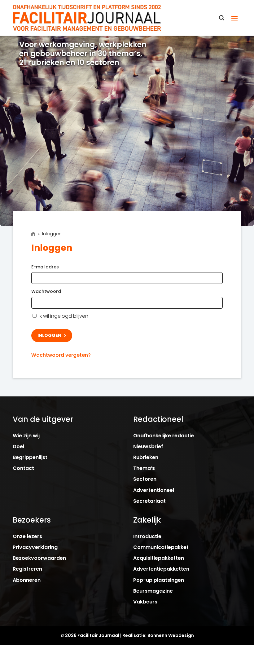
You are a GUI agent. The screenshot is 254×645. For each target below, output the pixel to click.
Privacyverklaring (35, 547)
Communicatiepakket (161, 547)
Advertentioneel (153, 490)
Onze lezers (27, 536)
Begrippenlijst (30, 457)
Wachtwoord (46, 291)
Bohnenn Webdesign (170, 635)
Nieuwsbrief (148, 446)
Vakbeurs (145, 601)
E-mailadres (45, 267)
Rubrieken (145, 457)
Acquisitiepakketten (158, 558)
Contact (23, 468)
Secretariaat (149, 501)
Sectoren (144, 479)
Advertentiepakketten (161, 568)
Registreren (27, 568)
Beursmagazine (153, 590)
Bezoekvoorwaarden (39, 558)
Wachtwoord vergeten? (61, 355)
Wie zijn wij (26, 435)
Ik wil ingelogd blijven (62, 316)
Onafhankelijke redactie (163, 435)
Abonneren (27, 580)
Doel (18, 446)
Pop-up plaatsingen (158, 580)
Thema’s (144, 468)
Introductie (147, 536)
